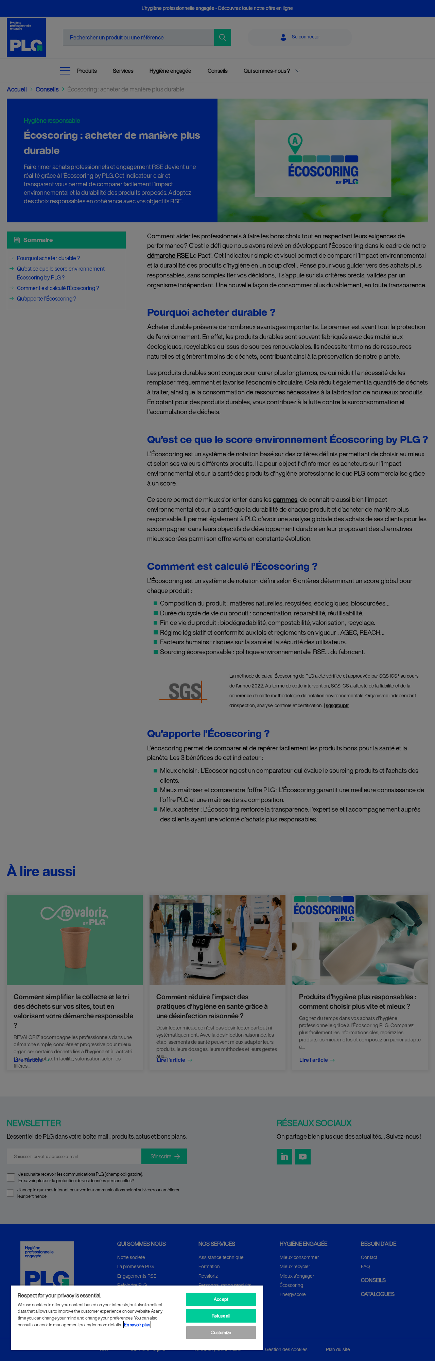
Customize (221, 1332)
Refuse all (221, 1316)
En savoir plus (137, 1325)
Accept (221, 1299)
